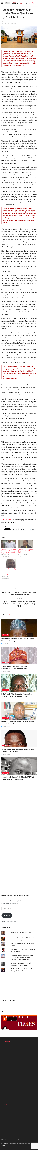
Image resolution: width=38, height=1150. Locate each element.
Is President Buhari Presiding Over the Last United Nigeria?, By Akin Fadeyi (17, 750)
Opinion (5, 634)
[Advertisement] (19, 985)
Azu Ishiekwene (6, 519)
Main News (4, 1140)
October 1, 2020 (19, 21)
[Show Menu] (2, 3)
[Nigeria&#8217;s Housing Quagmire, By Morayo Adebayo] (25, 544)
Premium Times (7, 21)
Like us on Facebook (8, 1000)
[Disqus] (19, 813)
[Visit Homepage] (18, 3)
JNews (6, 1143)
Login (29, 3)
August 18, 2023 (6, 754)
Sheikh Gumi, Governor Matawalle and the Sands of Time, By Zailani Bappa (17, 639)
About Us (12, 1140)
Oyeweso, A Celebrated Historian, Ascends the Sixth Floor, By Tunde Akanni (17, 722)
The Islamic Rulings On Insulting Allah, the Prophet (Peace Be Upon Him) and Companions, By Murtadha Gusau (23, 957)
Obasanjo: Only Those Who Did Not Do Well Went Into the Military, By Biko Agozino (17, 778)
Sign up (34, 3)
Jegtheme (3, 1145)
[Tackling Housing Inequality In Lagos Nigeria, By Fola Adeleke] (8, 544)
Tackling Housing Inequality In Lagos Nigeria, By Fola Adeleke (8, 551)
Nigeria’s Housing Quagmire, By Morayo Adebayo (25, 551)
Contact (20, 1140)
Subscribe (7, 915)
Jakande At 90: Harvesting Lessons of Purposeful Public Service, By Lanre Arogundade (8, 572)
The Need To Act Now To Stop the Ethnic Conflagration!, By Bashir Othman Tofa (14, 667)
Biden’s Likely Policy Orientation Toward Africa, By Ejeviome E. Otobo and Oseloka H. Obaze (17, 695)
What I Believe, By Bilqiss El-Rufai (21, 932)
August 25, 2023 (6, 643)
